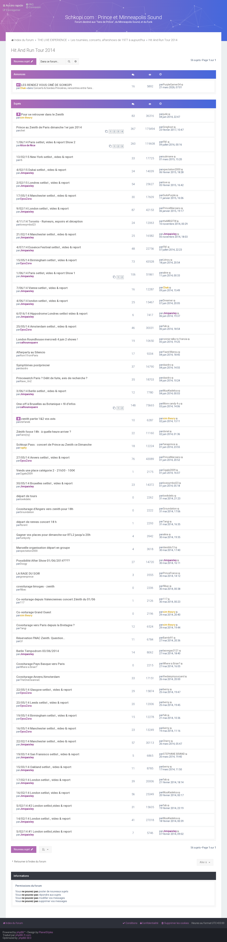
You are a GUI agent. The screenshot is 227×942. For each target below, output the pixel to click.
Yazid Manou (170, 351)
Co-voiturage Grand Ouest (33, 612)
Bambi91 (168, 637)
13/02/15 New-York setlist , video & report (44, 157)
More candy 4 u (171, 403)
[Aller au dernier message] (182, 84)
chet (22, 130)
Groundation (27, 512)
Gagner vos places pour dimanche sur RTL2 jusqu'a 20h (53, 535)
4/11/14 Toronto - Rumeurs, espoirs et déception (49, 221)
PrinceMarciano (172, 208)
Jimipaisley (27, 173)
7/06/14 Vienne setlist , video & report (42, 288)
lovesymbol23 (28, 224)
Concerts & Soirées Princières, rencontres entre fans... (64, 88)
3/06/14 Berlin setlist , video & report (41, 391)
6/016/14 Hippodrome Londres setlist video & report (51, 313)
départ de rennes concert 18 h (36, 522)
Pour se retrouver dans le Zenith (42, 114)
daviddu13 (169, 547)
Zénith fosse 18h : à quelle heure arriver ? (43, 431)
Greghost (168, 127)
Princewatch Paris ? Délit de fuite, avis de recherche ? (51, 378)
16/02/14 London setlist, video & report (43, 793)
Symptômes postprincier (33, 365)
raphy (23, 447)
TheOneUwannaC (30, 680)
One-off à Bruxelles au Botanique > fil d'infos (46, 404)
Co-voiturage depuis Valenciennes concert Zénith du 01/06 (55, 599)
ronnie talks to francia (175, 339)
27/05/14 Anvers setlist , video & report (43, 457)
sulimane (168, 156)
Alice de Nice (27, 145)
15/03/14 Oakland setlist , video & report (43, 767)
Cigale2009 (26, 473)
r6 (21, 160)
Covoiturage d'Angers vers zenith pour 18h (44, 509)
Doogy (23, 563)
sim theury (26, 117)
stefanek (25, 422)
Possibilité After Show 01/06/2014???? (43, 560)
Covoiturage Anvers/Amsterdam (38, 677)
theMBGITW (169, 221)
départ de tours (26, 496)
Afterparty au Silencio (30, 352)
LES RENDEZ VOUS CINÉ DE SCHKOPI (46, 85)
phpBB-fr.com (23, 935)
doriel (166, 431)
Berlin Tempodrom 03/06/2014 (37, 651)
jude (165, 114)
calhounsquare (29, 342)
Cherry (166, 741)
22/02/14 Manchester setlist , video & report (46, 741)
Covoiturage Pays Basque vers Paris (40, 664)
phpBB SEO (25, 938)
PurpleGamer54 (172, 84)
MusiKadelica (170, 390)
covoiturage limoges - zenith (35, 586)
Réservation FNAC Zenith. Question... (40, 638)
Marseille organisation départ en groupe (43, 547)
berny (166, 689)
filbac (23, 589)
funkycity (25, 538)
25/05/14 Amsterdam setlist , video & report (46, 326)
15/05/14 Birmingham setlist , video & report (46, 260)
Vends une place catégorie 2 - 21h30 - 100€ (45, 470)
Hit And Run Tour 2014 (33, 50)
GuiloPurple (169, 195)
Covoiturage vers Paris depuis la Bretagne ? (45, 625)
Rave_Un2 (26, 381)
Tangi (166, 521)
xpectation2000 (172, 169)
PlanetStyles (46, 932)
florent (23, 525)
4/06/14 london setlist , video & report (42, 301)
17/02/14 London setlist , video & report (43, 780)
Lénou (166, 259)
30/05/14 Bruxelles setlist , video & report (44, 483)
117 (22, 602)
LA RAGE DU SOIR (28, 573)
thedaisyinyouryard (173, 676)
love (165, 182)
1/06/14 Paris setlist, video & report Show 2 (45, 142)
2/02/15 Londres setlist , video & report (43, 182)
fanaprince (169, 444)
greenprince (27, 576)
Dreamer (168, 300)
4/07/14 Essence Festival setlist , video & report (48, 247)
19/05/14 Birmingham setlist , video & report (46, 715)
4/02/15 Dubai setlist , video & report (41, 170)
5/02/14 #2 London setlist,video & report (44, 805)
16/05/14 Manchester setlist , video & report (46, 728)
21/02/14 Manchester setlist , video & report (46, 234)
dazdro (24, 368)
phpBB (20, 932)
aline (165, 272)
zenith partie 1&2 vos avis (38, 419)
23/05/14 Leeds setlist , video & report (42, 702)
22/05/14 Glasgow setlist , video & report (44, 689)
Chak (23, 88)
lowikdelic (25, 499)
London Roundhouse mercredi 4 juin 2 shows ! (47, 339)
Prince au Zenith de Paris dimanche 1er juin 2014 (49, 127)
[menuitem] (30, 4)
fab (165, 326)
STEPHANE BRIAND (174, 753)
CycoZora (26, 198)
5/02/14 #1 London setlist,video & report (44, 831)
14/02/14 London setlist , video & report (43, 818)
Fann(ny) (25, 434)
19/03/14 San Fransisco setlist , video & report (47, 754)
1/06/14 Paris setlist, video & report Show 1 (45, 273)
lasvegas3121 (171, 650)
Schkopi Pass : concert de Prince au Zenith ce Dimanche (54, 444)
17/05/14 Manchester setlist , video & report (46, 195)
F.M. (165, 141)
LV (21, 641)
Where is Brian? (28, 667)
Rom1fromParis (29, 355)
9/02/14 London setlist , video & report (42, 208)
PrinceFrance (170, 573)
